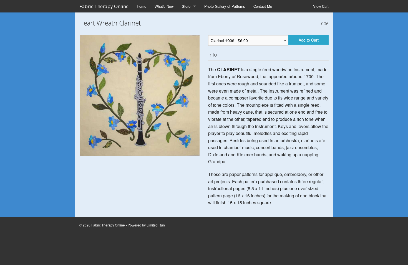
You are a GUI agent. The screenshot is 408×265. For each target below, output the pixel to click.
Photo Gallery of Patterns (224, 6)
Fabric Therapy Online (104, 6)
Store (186, 6)
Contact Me (262, 6)
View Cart (321, 6)
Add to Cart (309, 40)
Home (141, 6)
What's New (164, 6)
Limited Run (156, 225)
